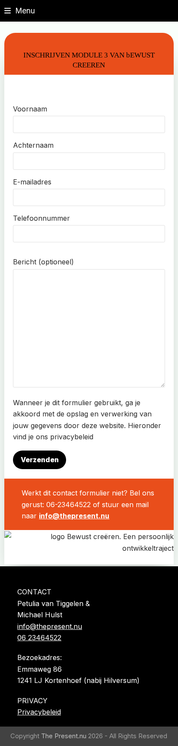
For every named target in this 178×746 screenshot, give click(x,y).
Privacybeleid (39, 712)
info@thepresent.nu (74, 515)
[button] (19, 10)
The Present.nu (63, 736)
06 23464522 (39, 637)
